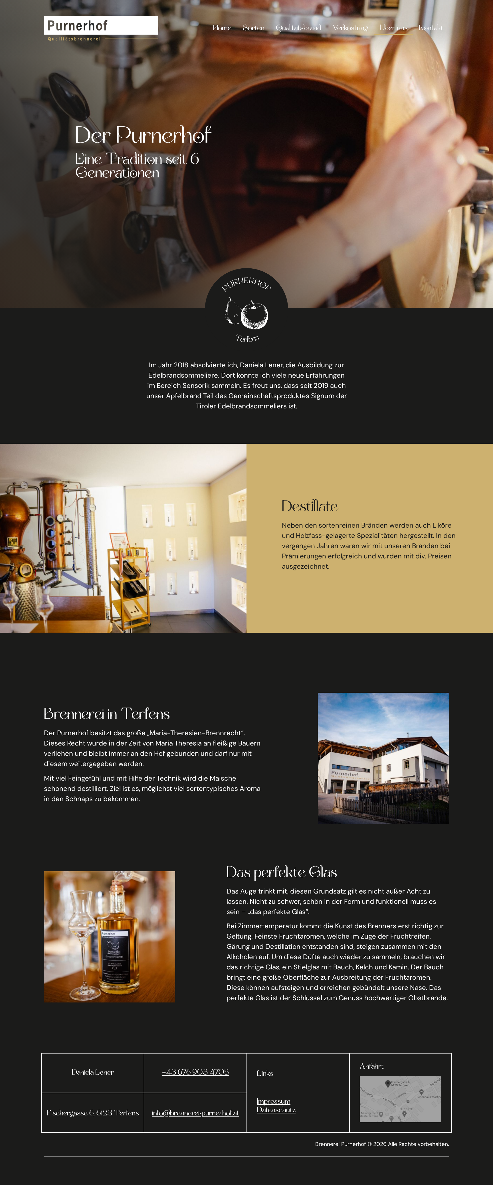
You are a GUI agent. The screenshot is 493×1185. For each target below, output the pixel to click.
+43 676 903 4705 (195, 1072)
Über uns (394, 28)
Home (222, 28)
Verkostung (350, 28)
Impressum (273, 1102)
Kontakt (431, 28)
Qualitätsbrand (298, 28)
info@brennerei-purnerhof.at (195, 1113)
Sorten (253, 28)
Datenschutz (276, 1110)
